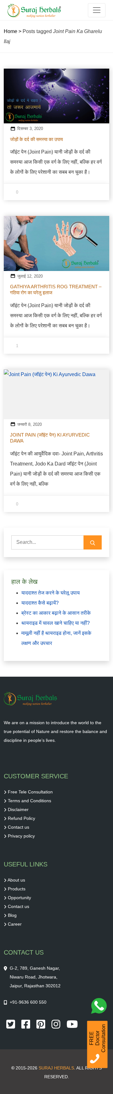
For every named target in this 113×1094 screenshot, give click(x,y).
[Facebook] (26, 1023)
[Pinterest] (41, 1023)
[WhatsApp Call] (100, 1007)
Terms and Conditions (29, 800)
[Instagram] (56, 1023)
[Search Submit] (92, 542)
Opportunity (19, 897)
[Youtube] (72, 1023)
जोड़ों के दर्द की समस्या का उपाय (36, 139)
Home (10, 31)
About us (16, 880)
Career (15, 924)
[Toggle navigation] (96, 10)
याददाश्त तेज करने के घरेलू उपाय (50, 592)
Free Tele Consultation (30, 791)
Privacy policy (21, 835)
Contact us (18, 827)
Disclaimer (18, 809)
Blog (12, 915)
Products (16, 888)
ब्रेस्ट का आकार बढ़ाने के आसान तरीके (56, 613)
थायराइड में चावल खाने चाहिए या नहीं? (55, 623)
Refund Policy (21, 818)
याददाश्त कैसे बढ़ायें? (40, 603)
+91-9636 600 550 (28, 1002)
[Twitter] (11, 1023)
